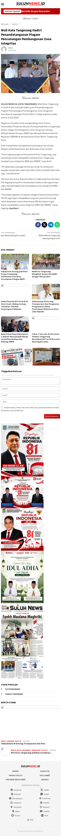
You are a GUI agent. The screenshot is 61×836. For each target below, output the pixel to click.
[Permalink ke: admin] (4, 49)
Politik (18, 741)
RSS (31, 820)
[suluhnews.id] (30, 4)
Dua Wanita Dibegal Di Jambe (13, 234)
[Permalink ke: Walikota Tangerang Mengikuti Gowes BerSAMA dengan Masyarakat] (46, 261)
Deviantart (17, 807)
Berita (3, 741)
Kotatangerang (12, 689)
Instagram (17, 803)
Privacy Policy (15, 775)
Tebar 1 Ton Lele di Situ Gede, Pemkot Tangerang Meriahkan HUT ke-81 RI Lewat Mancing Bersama (46, 338)
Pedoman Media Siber (15, 779)
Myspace (46, 807)
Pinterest (17, 794)
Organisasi (36, 750)
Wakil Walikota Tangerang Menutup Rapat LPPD (49, 235)
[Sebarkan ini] (38, 225)
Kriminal (10, 741)
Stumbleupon (17, 798)
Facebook (17, 790)
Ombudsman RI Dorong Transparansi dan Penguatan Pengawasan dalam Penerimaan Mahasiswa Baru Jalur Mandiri (45, 306)
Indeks (15, 771)
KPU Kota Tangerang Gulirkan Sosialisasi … (32, 753)
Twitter (46, 790)
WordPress (46, 798)
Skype (17, 811)
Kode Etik (45, 771)
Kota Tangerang (24, 750)
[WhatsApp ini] (57, 225)
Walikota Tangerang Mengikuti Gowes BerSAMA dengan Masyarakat (44, 274)
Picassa (17, 815)
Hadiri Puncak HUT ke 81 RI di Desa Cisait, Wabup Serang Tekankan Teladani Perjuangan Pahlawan (14, 305)
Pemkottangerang (14, 694)
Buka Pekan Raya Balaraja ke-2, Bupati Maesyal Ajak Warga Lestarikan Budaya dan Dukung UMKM (15, 338)
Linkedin (46, 803)
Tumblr (46, 794)
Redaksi (45, 779)
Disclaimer (45, 775)
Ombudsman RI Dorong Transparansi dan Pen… (24, 743)
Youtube (46, 811)
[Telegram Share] (51, 225)
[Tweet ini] (44, 225)
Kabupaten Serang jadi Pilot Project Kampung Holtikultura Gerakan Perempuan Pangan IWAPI (14, 275)
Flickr (46, 815)
